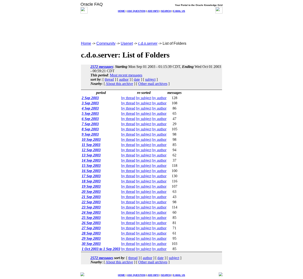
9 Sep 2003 (90, 134)
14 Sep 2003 (91, 160)
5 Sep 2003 (90, 113)
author (124, 79)
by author (159, 98)
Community (106, 43)
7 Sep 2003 (90, 124)
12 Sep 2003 (91, 150)
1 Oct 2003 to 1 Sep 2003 (101, 249)
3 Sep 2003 (90, 103)
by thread (128, 98)
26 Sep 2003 (91, 223)
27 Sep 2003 (91, 228)
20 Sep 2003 (91, 192)
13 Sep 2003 (91, 155)
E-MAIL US (179, 11)
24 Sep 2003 (91, 212)
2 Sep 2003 (90, 98)
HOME (121, 11)
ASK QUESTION (136, 11)
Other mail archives (152, 84)
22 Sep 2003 (91, 202)
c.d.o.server (147, 43)
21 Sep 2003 (91, 197)
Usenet (127, 43)
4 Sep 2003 (90, 108)
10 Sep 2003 (91, 139)
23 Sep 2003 (91, 207)
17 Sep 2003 (91, 176)
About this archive (119, 84)
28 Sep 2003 (91, 233)
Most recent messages (126, 75)
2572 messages (101, 67)
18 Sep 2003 (91, 181)
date (137, 79)
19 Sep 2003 (91, 186)
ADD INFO (153, 11)
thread (109, 79)
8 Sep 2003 (90, 129)
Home (86, 43)
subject (150, 79)
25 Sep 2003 (91, 218)
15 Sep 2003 (91, 166)
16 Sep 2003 (91, 171)
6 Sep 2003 (90, 119)
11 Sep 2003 (91, 145)
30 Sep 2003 (91, 244)
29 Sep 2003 (91, 238)
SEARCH (166, 11)
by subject (143, 98)
